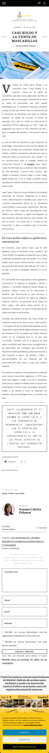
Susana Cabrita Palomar (26, 45)
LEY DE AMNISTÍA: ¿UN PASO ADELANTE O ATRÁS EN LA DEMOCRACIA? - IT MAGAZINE (23, 541)
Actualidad (17, 27)
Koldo (11, 493)
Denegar (24, 740)
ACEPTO (24, 732)
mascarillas (19, 493)
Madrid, (30, 164)
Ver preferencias (24, 747)
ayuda (4, 493)
